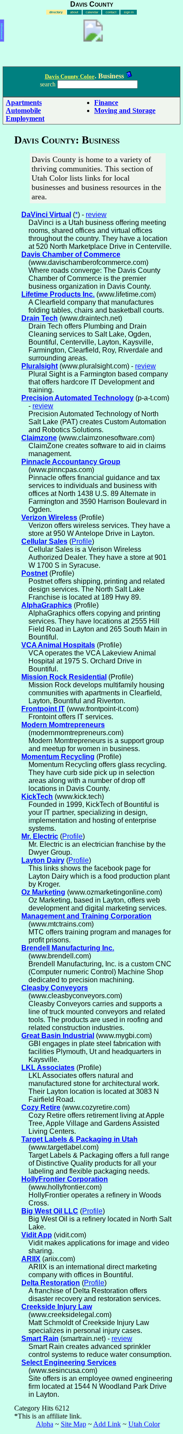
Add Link (107, 1424)
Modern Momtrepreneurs (63, 725)
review (96, 214)
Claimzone (39, 438)
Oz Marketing (43, 892)
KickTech (37, 796)
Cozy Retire (40, 1107)
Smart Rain (40, 1338)
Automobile (23, 110)
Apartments (24, 102)
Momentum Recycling (58, 756)
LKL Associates (48, 1067)
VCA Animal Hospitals (58, 645)
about (74, 12)
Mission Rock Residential (64, 677)
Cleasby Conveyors (54, 988)
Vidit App (36, 1235)
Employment (25, 118)
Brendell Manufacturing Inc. (67, 948)
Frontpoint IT (43, 709)
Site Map (73, 1424)
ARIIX (30, 1259)
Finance (106, 102)
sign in (129, 12)
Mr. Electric (39, 836)
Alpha (44, 1424)
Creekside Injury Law (56, 1306)
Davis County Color (70, 76)
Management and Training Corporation (86, 916)
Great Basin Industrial (57, 1035)
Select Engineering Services (68, 1362)
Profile (82, 541)
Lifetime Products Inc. (58, 294)
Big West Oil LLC (49, 1211)
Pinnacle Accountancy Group (70, 461)
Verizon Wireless (49, 517)
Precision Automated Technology (77, 398)
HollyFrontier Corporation (64, 1179)
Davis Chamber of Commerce (70, 254)
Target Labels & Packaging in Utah (79, 1139)
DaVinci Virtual (46, 214)
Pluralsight (39, 366)
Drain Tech (39, 318)
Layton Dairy (42, 860)
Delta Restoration (50, 1283)
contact (111, 12)
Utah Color (144, 1424)
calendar (92, 12)
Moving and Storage (124, 110)
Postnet (34, 573)
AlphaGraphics (46, 605)
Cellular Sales (44, 541)
